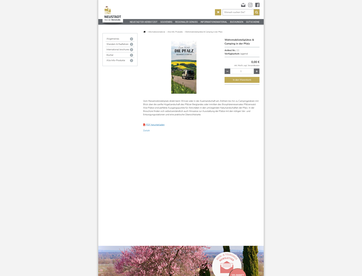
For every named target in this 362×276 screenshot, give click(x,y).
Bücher (109, 55)
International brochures (117, 49)
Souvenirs (166, 22)
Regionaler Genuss (186, 22)
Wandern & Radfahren (117, 44)
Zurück (146, 130)
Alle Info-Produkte (115, 60)
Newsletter (243, 5)
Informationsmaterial (214, 22)
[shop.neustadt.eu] (144, 31)
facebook (257, 5)
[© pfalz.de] (183, 93)
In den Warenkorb (242, 79)
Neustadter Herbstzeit (144, 22)
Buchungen (236, 22)
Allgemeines (112, 38)
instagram (250, 5)
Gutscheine (252, 22)
